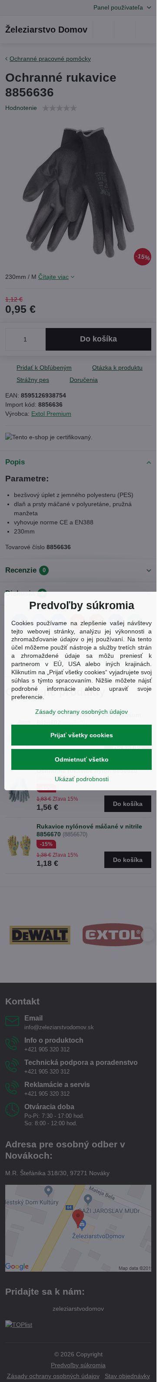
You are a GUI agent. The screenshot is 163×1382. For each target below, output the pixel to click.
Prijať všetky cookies (81, 735)
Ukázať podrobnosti (82, 779)
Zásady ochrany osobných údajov (81, 711)
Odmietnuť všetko (82, 759)
